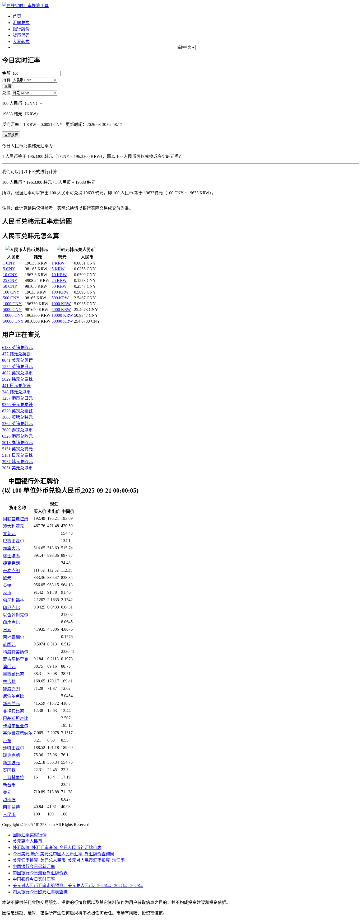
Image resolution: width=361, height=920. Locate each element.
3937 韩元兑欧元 (17, 461)
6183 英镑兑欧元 (17, 347)
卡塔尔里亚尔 (15, 726)
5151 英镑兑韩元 (17, 449)
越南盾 (9, 800)
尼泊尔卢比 (13, 696)
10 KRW (59, 274)
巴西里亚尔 (13, 541)
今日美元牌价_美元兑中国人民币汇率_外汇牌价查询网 (63, 854)
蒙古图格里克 (15, 659)
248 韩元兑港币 (16, 392)
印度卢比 (11, 622)
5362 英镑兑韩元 (17, 423)
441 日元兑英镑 (16, 385)
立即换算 (11, 135)
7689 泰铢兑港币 (17, 430)
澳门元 (9, 666)
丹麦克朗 (11, 570)
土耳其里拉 (13, 777)
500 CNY (11, 298)
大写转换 (21, 41)
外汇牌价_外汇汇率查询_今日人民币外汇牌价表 (57, 847)
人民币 (9, 814)
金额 (6, 73)
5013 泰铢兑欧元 (17, 442)
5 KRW (58, 269)
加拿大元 (11, 548)
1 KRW (58, 263)
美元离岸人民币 (27, 841)
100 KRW (60, 292)
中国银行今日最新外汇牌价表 (40, 873)
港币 (7, 593)
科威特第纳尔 (15, 652)
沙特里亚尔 (13, 748)
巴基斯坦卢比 (15, 718)
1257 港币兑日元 (17, 398)
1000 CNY (12, 303)
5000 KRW (61, 309)
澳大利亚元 (13, 526)
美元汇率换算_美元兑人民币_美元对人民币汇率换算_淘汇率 (69, 860)
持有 (6, 80)
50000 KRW (62, 321)
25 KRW (59, 280)
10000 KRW (62, 315)
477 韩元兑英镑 (16, 354)
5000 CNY (12, 309)
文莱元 (9, 533)
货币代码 (21, 35)
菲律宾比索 (13, 711)
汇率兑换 (21, 22)
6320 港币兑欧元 (17, 436)
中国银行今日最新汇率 (34, 866)
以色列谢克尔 (15, 615)
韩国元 (9, 644)
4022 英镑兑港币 (17, 373)
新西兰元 (11, 703)
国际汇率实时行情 (30, 835)
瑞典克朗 (11, 755)
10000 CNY (13, 315)
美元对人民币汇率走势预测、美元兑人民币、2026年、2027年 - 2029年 (78, 885)
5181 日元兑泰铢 (17, 455)
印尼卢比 (11, 607)
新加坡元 (11, 763)
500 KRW (60, 298)
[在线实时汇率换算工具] (25, 5)
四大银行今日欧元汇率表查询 (40, 892)
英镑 (7, 585)
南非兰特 (11, 807)
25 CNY (10, 280)
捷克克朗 (11, 563)
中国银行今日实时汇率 (34, 879)
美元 (7, 792)
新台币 (9, 785)
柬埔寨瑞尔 (13, 637)
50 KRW (59, 286)
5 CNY (9, 269)
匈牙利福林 (13, 600)
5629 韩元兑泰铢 (17, 379)
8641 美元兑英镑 (17, 360)
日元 (7, 630)
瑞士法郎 (11, 556)
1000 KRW (61, 303)
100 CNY (11, 292)
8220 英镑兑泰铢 (17, 411)
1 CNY (9, 263)
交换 (7, 86)
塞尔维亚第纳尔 (18, 733)
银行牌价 (21, 29)
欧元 (7, 578)
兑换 (6, 93)
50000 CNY (13, 321)
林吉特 (9, 681)
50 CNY (10, 286)
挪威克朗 (11, 689)
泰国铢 (9, 770)
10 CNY (10, 274)
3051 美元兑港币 (17, 468)
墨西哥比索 (13, 674)
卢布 (7, 740)
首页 (17, 16)
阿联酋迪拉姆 (15, 519)
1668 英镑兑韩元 (17, 417)
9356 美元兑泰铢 (17, 404)
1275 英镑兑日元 (17, 366)
